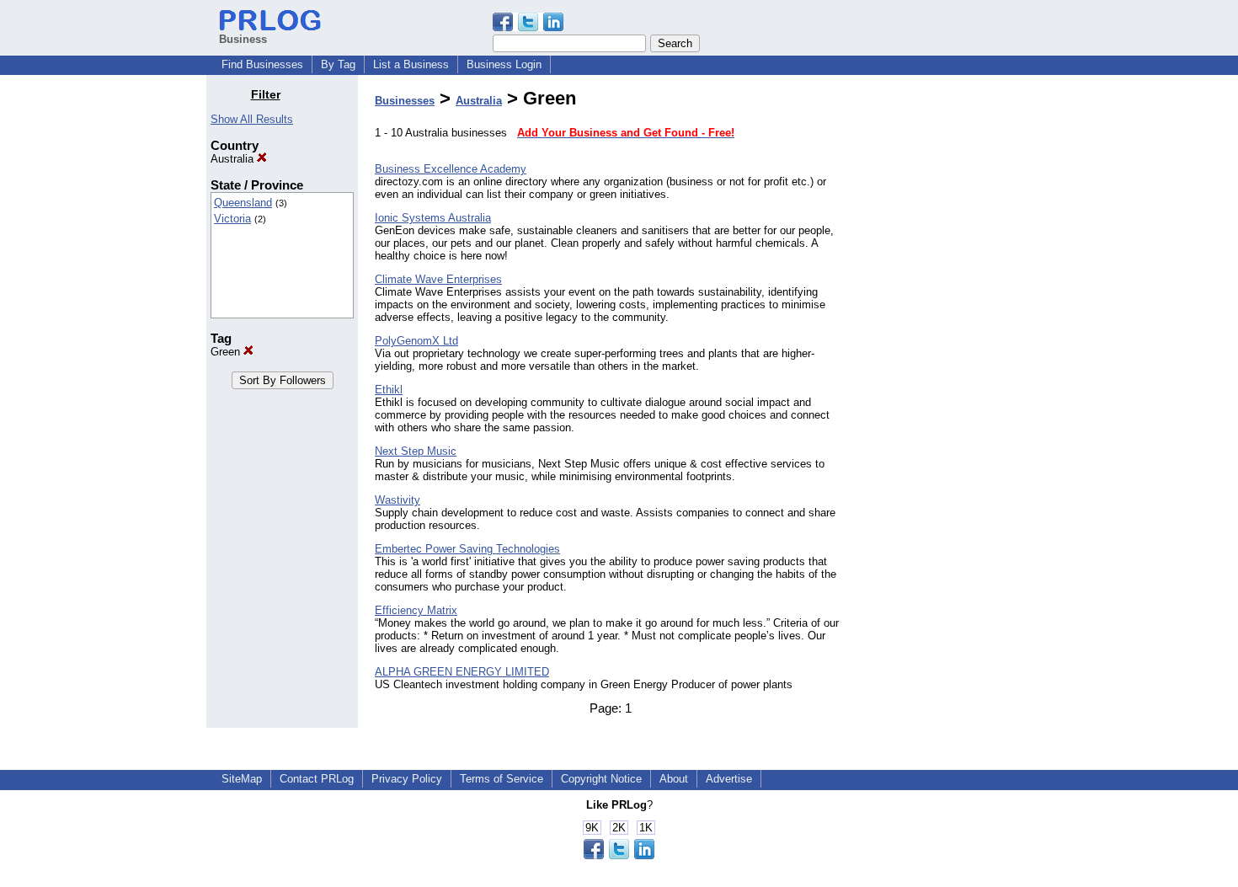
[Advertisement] (945, 340)
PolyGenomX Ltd (416, 340)
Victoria (232, 218)
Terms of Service (501, 778)
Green (227, 351)
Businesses (405, 100)
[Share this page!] (528, 27)
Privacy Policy (406, 778)
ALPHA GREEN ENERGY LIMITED (462, 671)
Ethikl (389, 389)
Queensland (243, 202)
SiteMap (241, 778)
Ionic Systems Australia (433, 217)
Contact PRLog (317, 778)
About (673, 778)
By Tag (338, 64)
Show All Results (252, 119)
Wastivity (397, 500)
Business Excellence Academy (450, 169)
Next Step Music (415, 451)
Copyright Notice (601, 778)
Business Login (504, 64)
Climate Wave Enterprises (438, 279)
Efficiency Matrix (416, 610)
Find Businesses (262, 64)
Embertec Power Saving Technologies (467, 548)
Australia (234, 158)
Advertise (729, 778)
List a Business (411, 64)
